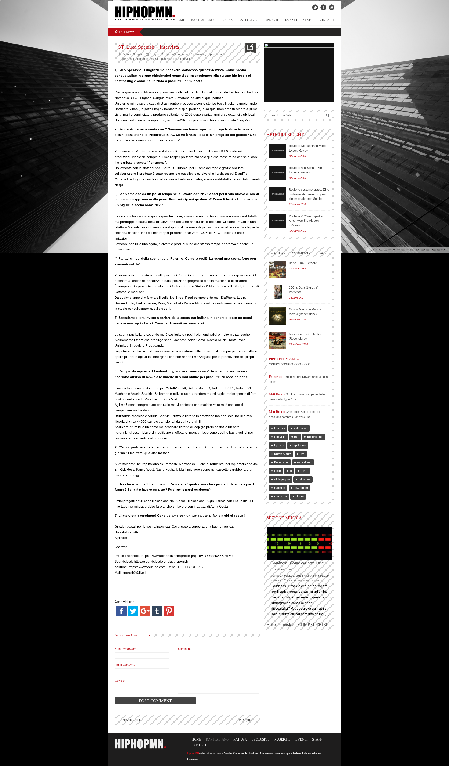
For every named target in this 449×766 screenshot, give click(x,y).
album (300, 496)
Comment (184, 648)
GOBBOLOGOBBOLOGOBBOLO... (290, 364)
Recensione (314, 437)
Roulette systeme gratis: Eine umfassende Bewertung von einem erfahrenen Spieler (309, 194)
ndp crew (304, 479)
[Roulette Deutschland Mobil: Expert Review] (277, 151)
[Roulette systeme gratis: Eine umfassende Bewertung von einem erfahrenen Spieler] (277, 194)
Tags (322, 253)
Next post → (247, 720)
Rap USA (226, 20)
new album (301, 488)
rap (296, 437)
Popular (278, 253)
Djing (304, 470)
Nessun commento (159, 59)
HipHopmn (299, 445)
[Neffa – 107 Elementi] (277, 269)
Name (125, 648)
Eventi (291, 20)
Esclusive (248, 20)
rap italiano (304, 462)
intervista (280, 437)
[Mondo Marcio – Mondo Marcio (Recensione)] (277, 315)
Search (328, 115)
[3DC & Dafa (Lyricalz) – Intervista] (277, 292)
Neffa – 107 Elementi (303, 263)
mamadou (280, 496)
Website (120, 681)
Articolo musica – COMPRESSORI (297, 624)
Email (125, 665)
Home (196, 739)
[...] (326, 614)
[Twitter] (133, 615)
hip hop (279, 445)
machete (279, 488)
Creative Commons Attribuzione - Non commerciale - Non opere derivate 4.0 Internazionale (272, 753)
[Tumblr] (157, 615)
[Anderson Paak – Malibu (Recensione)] (277, 340)
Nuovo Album (282, 454)
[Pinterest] (169, 615)
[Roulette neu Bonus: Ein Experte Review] (277, 173)
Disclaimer (192, 759)
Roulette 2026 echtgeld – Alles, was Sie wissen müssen (305, 220)
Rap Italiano (202, 20)
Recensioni (281, 462)
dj (291, 470)
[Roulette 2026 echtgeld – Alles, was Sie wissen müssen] (277, 221)
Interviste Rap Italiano (191, 54)
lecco (277, 470)
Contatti (326, 20)
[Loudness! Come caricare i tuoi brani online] (299, 543)
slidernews (300, 428)
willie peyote (282, 479)
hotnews (279, 428)
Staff (308, 20)
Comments (301, 253)
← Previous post (129, 720)
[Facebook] (121, 615)
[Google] (145, 615)
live (302, 454)
